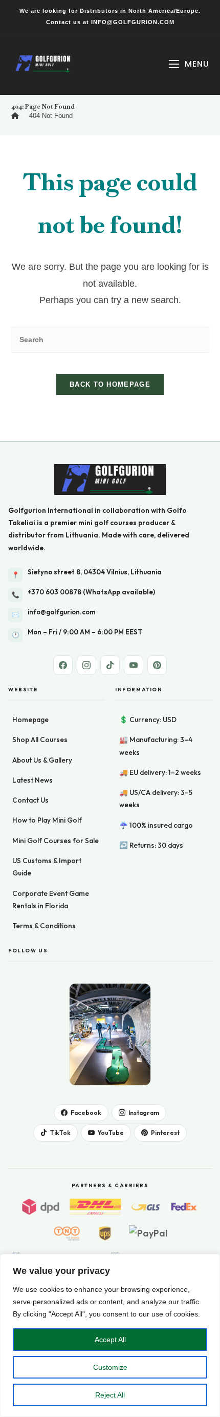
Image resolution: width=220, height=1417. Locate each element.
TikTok (60, 1132)
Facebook (86, 1112)
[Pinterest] (157, 665)
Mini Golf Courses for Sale (55, 840)
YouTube (111, 1132)
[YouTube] (133, 665)
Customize (110, 1367)
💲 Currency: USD (148, 719)
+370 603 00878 (54, 592)
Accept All (110, 1339)
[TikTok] (110, 665)
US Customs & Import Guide (46, 866)
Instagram (143, 1112)
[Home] (15, 115)
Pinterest (165, 1132)
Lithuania (81, 535)
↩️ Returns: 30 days (151, 845)
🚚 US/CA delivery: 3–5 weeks (155, 798)
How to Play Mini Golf (47, 820)
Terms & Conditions (44, 925)
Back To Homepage (110, 384)
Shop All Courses (40, 739)
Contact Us (30, 800)
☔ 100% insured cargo (156, 825)
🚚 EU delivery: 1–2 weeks (160, 772)
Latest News (32, 780)
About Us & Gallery (42, 760)
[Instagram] (86, 665)
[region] (110, 1335)
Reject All (110, 1395)
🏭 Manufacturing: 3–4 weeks (155, 745)
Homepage (30, 719)
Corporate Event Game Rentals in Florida (50, 899)
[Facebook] (63, 665)
